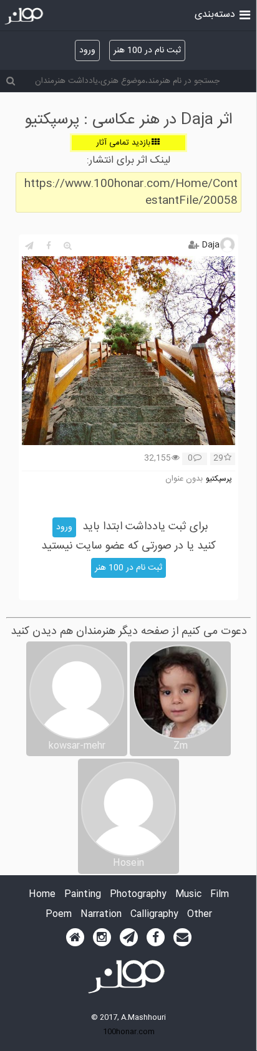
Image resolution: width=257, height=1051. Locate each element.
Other (199, 915)
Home (42, 895)
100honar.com (129, 1031)
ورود (87, 50)
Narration (101, 915)
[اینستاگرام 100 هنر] (102, 937)
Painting (82, 895)
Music (188, 895)
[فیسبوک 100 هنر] (156, 937)
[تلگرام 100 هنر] (129, 937)
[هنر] (245, 14)
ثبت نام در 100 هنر (147, 50)
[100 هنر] (25, 16)
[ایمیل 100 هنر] (182, 937)
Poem (59, 915)
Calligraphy (154, 915)
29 (218, 459)
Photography (138, 895)
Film (219, 895)
